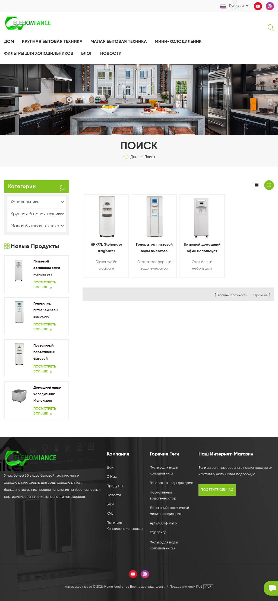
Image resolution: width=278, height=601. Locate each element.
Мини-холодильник (178, 42)
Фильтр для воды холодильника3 (164, 545)
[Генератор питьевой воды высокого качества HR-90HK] (19, 312)
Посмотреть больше (44, 285)
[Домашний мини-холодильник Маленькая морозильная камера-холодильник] (19, 396)
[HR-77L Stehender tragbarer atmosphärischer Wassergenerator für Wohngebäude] (106, 216)
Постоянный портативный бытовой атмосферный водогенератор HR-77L (46, 353)
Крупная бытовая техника (52, 42)
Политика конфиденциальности (125, 526)
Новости (114, 495)
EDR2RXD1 (158, 533)
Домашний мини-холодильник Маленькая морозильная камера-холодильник (47, 395)
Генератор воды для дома (171, 483)
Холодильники (25, 202)
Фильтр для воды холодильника (164, 470)
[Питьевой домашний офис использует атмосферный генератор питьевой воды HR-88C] (19, 270)
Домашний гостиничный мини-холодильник (169, 511)
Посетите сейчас (217, 490)
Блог (86, 54)
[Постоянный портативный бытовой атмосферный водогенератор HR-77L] (19, 354)
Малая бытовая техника (118, 42)
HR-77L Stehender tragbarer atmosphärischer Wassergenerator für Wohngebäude (106, 248)
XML (110, 513)
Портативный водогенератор (163, 495)
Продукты (115, 486)
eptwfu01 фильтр (163, 523)
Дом (9, 42)
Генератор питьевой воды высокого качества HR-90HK (49, 311)
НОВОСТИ (111, 54)
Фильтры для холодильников (38, 54)
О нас (112, 477)
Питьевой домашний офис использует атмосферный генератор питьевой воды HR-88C (49, 269)
